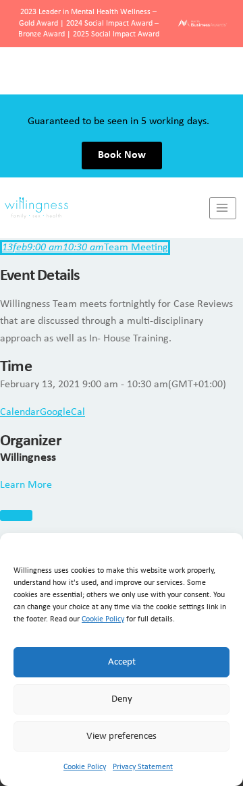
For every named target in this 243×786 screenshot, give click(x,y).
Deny (121, 699)
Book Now (122, 108)
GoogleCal (62, 412)
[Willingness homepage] (104, 161)
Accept (122, 662)
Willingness (28, 457)
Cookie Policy (103, 619)
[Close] (16, 515)
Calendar (20, 412)
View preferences (121, 736)
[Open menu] (222, 161)
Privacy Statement (143, 767)
